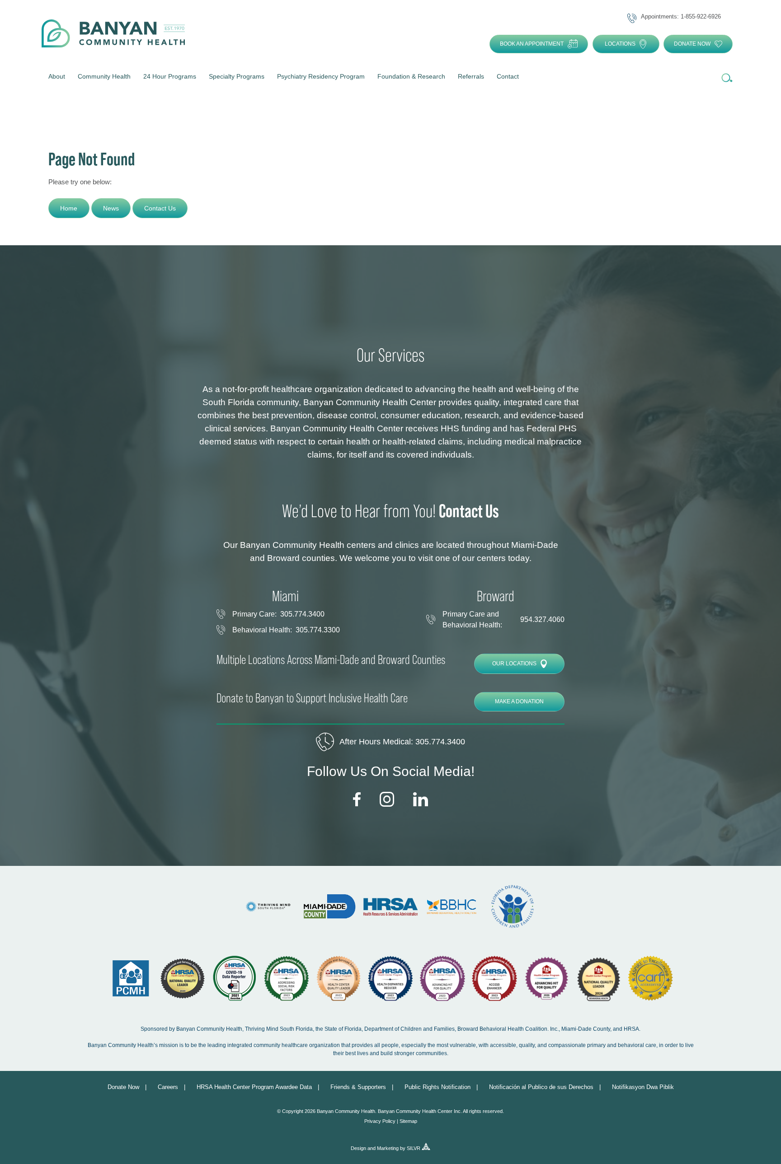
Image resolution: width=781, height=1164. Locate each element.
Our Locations (514, 663)
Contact (508, 76)
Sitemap (408, 1121)
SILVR (413, 1148)
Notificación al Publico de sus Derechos (541, 1087)
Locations (620, 44)
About (56, 76)
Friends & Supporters (358, 1087)
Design (358, 1148)
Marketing (388, 1148)
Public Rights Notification (437, 1087)
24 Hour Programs (169, 76)
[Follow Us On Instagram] (387, 800)
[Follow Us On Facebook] (357, 800)
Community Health (104, 76)
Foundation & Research (411, 76)
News (111, 208)
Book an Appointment (532, 44)
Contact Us (160, 208)
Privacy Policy (379, 1121)
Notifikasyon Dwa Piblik (643, 1087)
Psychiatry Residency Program (321, 76)
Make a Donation (519, 701)
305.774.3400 (302, 614)
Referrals (471, 76)
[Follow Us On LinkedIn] (420, 799)
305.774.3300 (318, 630)
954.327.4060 (542, 619)
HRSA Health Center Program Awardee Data (254, 1087)
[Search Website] (726, 78)
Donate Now (692, 44)
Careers (168, 1087)
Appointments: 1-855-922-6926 (681, 17)
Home (68, 208)
